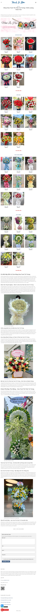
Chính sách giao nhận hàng (5, 602)
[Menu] (1, 2)
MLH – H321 (6, 248)
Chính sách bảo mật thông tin (6, 604)
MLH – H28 (30, 188)
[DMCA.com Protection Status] (4, 606)
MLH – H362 (31, 111)
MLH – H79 (30, 51)
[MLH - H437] (6, 43)
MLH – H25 (6, 188)
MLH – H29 (6, 206)
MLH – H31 (18, 206)
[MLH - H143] (18, 61)
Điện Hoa (18, 6)
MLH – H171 (6, 111)
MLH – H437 (6, 51)
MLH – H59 (18, 51)
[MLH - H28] (30, 181)
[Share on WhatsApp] (14, 529)
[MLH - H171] (6, 103)
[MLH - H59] (18, 43)
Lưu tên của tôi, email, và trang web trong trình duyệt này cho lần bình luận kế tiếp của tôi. (18, 559)
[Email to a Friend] (19, 529)
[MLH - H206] (6, 138)
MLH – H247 (6, 86)
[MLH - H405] (6, 121)
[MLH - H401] (18, 138)
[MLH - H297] (6, 258)
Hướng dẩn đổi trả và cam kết (6, 600)
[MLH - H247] (6, 78)
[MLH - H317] (30, 223)
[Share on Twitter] (17, 529)
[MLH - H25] (6, 181)
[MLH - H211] (18, 103)
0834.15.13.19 (6, 580)
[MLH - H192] (6, 61)
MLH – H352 (18, 86)
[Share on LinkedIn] (23, 529)
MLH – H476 (18, 128)
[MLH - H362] (30, 103)
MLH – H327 (31, 248)
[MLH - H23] (30, 163)
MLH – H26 (18, 188)
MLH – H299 (18, 266)
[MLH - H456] (6, 223)
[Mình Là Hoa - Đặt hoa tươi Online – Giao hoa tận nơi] (18, 2)
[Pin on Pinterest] (21, 529)
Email (3, 550)
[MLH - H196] (30, 61)
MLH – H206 (6, 146)
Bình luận (4, 537)
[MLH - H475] (30, 121)
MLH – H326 (18, 248)
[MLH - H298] (18, 223)
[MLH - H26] (18, 181)
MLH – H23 (30, 171)
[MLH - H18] (6, 163)
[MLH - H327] (30, 241)
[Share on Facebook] (16, 529)
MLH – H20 (18, 171)
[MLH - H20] (18, 163)
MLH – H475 (31, 128)
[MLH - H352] (18, 78)
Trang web (3, 554)
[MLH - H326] (18, 241)
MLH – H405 (6, 128)
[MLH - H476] (18, 121)
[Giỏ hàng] (35, 2)
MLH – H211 (18, 111)
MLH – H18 (6, 171)
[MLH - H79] (30, 43)
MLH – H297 (6, 266)
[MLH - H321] (6, 241)
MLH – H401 (18, 146)
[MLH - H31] (18, 198)
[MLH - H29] (6, 198)
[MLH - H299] (18, 258)
